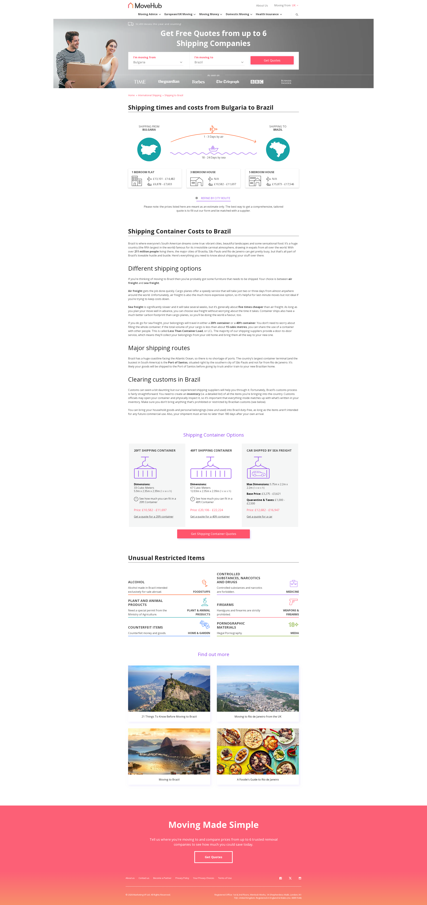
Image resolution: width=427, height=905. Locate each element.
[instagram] (299, 878)
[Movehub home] (145, 5)
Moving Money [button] (209, 14)
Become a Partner (162, 878)
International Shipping (149, 95)
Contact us (144, 878)
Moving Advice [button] (148, 14)
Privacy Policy (182, 878)
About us (130, 878)
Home (131, 95)
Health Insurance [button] (267, 14)
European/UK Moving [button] (178, 14)
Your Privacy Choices (203, 878)
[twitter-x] (290, 878)
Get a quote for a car (259, 516)
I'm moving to (203, 57)
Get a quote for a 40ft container (210, 516)
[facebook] (280, 878)
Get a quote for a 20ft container (153, 516)
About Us (262, 5)
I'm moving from (144, 57)
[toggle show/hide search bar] (294, 13)
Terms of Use (225, 878)
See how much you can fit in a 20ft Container (155, 500)
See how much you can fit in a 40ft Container (212, 500)
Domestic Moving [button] (237, 14)
